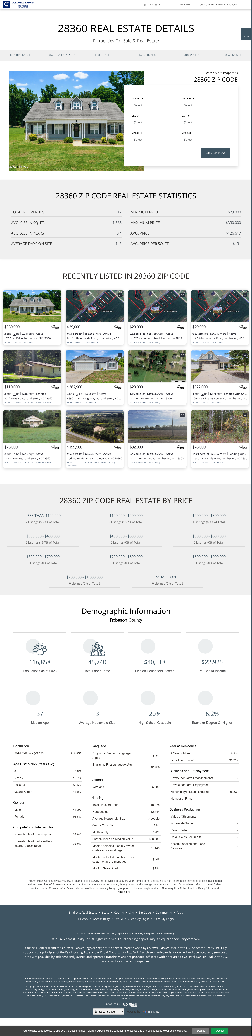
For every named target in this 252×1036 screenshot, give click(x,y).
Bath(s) (186, 115)
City (131, 913)
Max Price (188, 98)
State (105, 913)
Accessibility (101, 919)
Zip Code (145, 913)
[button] (246, 34)
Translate (153, 1011)
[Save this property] (57, 295)
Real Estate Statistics (62, 55)
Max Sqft (187, 132)
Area (180, 913)
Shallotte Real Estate (83, 913)
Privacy (83, 919)
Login (202, 4)
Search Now (215, 153)
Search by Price (147, 55)
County (119, 913)
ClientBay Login (138, 919)
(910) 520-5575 (152, 4)
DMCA (119, 919)
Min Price (137, 98)
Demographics (190, 55)
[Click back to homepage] (17, 4)
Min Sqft (137, 132)
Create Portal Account (223, 4)
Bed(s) (135, 115)
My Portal (185, 4)
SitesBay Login (164, 919)
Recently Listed (104, 55)
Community (164, 913)
